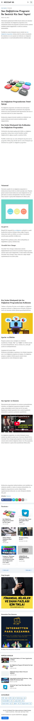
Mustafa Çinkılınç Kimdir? (23, 538)
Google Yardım (26, 703)
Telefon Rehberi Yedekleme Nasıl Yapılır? (7, 539)
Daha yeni (5, 570)
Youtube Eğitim (7, 700)
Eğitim (16, 703)
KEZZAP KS (9, 2)
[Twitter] (13, 499)
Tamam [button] (5, 718)
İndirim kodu (21, 698)
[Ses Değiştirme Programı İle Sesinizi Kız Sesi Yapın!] (8, 513)
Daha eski (28, 570)
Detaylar (25, 714)
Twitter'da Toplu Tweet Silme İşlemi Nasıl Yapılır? (25, 520)
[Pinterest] (19, 499)
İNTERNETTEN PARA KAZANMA (15, 710)
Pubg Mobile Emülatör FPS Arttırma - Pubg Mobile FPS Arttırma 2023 (21, 679)
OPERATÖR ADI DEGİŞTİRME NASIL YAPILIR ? (24, 558)
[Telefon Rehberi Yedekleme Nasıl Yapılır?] (8, 531)
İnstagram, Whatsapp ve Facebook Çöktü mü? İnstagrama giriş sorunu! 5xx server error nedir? (8, 559)
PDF (4, 698)
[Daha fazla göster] (26, 499)
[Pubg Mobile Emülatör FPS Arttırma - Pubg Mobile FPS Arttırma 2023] (5, 680)
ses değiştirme (17, 230)
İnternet (10, 8)
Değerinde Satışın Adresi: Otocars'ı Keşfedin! (19, 672)
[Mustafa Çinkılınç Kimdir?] (25, 531)
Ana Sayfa (4, 8)
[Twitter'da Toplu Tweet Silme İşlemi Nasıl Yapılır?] (25, 513)
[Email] (23, 499)
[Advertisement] (17, 56)
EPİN (11, 698)
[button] (2, 2)
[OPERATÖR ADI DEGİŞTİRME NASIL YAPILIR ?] (25, 550)
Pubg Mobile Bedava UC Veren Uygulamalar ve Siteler (21, 659)
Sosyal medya (7, 703)
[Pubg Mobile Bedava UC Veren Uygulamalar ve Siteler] (5, 660)
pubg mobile (19, 700)
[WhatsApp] (16, 499)
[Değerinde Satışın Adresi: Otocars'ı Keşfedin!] (5, 673)
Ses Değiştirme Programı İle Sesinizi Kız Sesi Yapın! (8, 520)
